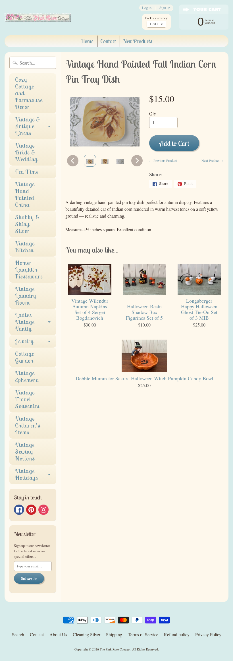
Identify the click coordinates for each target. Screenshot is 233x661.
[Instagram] (43, 510)
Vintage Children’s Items (27, 425)
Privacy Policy (208, 634)
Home (87, 41)
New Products (137, 41)
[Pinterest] (31, 510)
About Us (58, 634)
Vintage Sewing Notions (25, 451)
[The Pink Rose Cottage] (38, 17)
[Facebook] (19, 510)
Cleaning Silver (86, 634)
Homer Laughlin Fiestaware (29, 269)
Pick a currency (156, 18)
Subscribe (29, 578)
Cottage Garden (24, 357)
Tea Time (26, 171)
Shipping (114, 634)
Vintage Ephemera (27, 376)
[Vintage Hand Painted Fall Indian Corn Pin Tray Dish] (90, 161)
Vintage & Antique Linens (28, 126)
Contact (108, 41)
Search (18, 634)
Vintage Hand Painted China (25, 194)
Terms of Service (143, 634)
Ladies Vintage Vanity (25, 321)
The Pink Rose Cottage (115, 649)
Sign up (164, 8)
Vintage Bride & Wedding (26, 152)
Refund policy (177, 634)
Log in (146, 8)
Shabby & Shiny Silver (27, 224)
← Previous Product (163, 160)
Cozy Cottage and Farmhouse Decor (29, 93)
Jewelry (24, 341)
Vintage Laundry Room (25, 295)
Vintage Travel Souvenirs (27, 399)
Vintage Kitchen (25, 247)
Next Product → (212, 160)
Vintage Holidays (26, 474)
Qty (152, 113)
